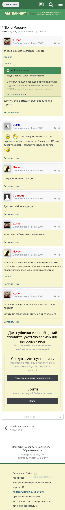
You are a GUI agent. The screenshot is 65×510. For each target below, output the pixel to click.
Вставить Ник (11, 112)
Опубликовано (28, 43)
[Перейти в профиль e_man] (7, 41)
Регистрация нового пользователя (32, 378)
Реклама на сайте (34, 491)
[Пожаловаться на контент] (55, 43)
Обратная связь (32, 450)
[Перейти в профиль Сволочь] (7, 196)
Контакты (18, 491)
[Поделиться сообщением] (59, 43)
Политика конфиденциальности (31, 447)
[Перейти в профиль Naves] (7, 168)
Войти (32, 401)
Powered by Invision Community (32, 458)
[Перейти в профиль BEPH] (7, 126)
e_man (13, 31)
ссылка (8, 57)
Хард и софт (40, 31)
